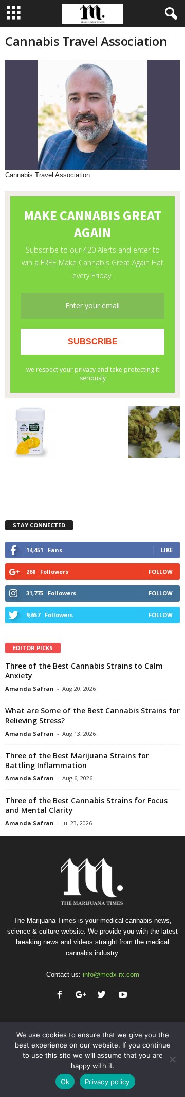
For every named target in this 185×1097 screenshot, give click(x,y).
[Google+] (83, 996)
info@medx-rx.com (111, 974)
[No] (172, 1059)
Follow (161, 571)
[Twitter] (104, 996)
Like (167, 550)
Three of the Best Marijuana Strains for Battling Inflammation (77, 760)
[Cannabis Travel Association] (92, 115)
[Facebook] (61, 996)
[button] (169, 14)
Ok (65, 1081)
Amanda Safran (29, 688)
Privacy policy (107, 1081)
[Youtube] (124, 996)
